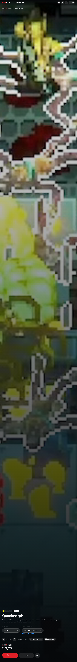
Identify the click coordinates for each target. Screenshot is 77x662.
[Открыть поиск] (66, 2)
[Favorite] (58, 2)
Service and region (27, 627)
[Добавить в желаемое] (37, 655)
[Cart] (62, 2)
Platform (5, 627)
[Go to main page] (6, 3)
